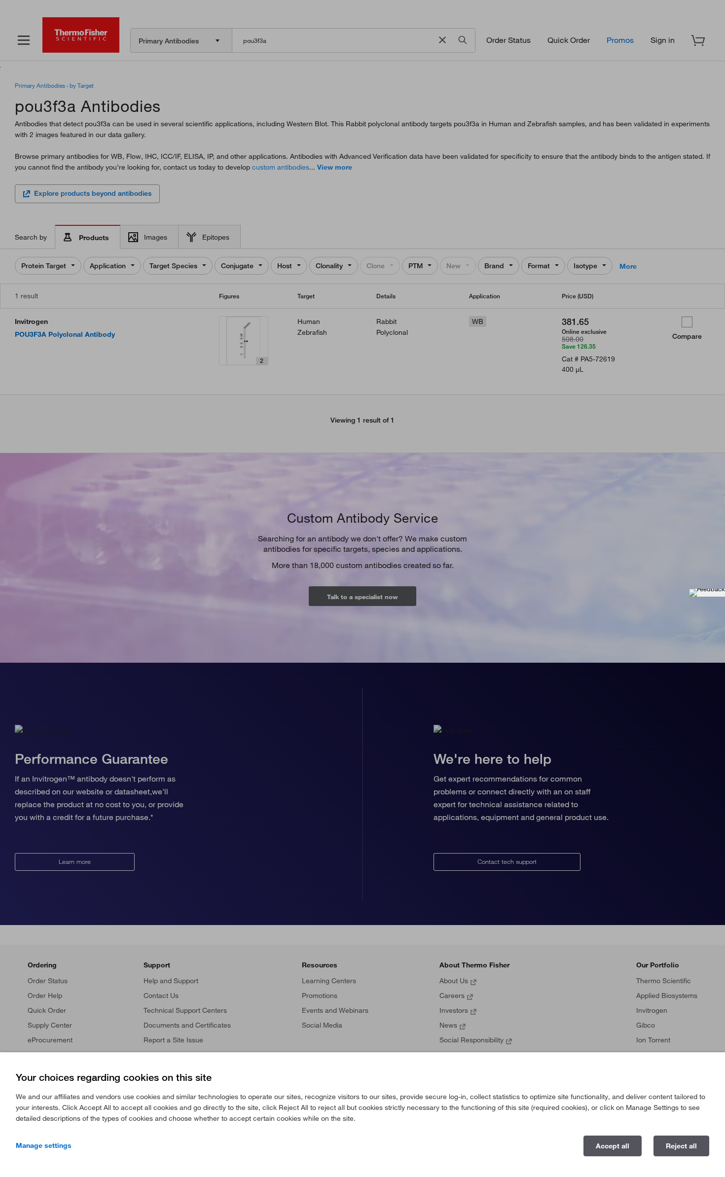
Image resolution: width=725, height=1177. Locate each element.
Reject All (681, 1145)
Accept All (612, 1145)
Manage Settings (44, 1145)
